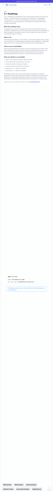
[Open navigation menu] (49, 487)
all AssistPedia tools (35, 82)
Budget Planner (37, 489)
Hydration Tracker (8, 489)
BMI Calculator (19, 485)
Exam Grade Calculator (23, 489)
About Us (46, 5)
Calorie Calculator (31, 485)
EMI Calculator (7, 485)
